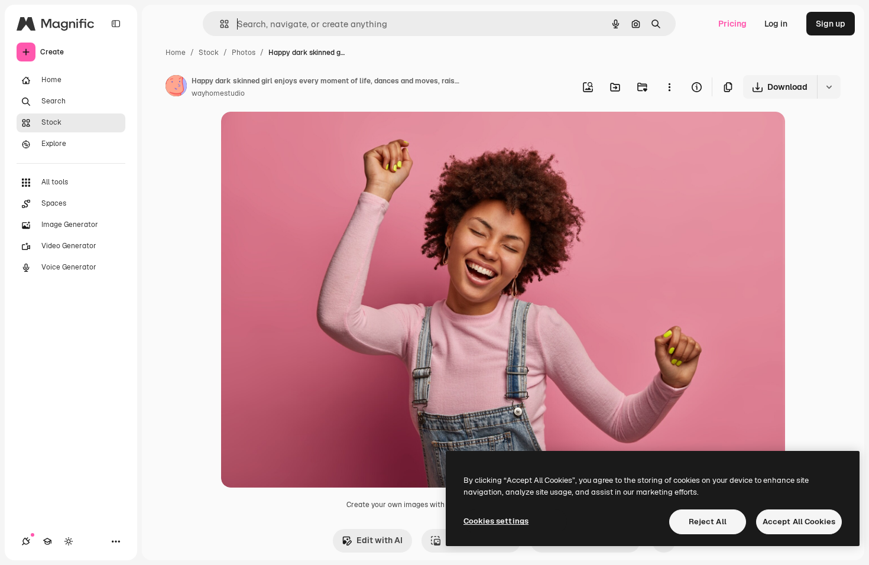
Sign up (830, 23)
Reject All (708, 522)
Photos (243, 52)
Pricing (732, 23)
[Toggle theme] (68, 541)
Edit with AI (379, 540)
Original (296, 134)
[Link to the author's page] (176, 87)
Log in (775, 23)
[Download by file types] (829, 87)
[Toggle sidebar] (115, 23)
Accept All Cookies (799, 522)
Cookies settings (495, 521)
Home (176, 52)
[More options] (669, 87)
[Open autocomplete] (219, 24)
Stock (209, 52)
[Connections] (26, 541)
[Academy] (47, 541)
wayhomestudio (218, 93)
